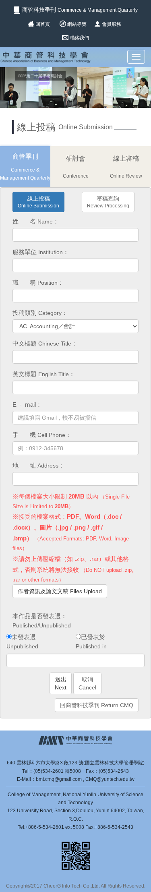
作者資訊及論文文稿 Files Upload (60, 591)
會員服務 (111, 24)
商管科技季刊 (79, 9)
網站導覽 (77, 24)
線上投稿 (38, 202)
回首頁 (42, 24)
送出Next (60, 683)
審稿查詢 (108, 202)
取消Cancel (87, 683)
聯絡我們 (79, 38)
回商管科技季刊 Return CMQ (96, 705)
